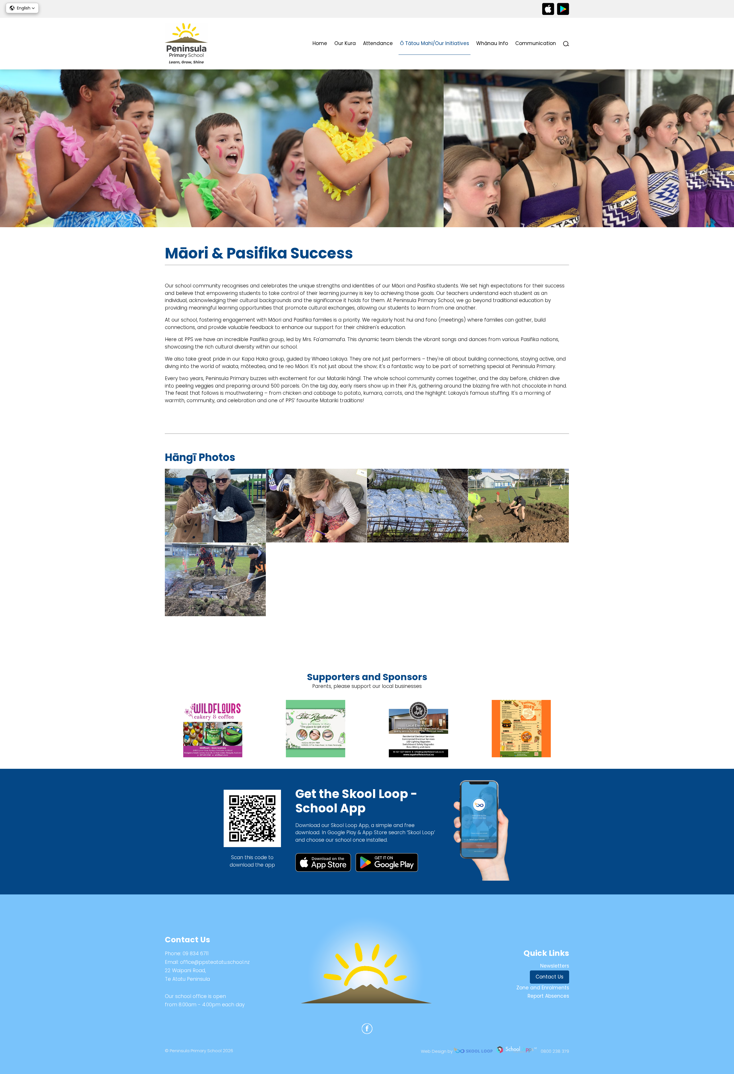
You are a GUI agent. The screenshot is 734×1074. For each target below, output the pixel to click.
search (566, 44)
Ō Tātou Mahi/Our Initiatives (434, 43)
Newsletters (554, 965)
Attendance (378, 43)
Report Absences (548, 996)
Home (320, 43)
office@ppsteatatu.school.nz (215, 962)
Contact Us (549, 976)
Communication (535, 43)
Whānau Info (492, 43)
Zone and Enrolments (542, 987)
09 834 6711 (196, 953)
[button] (22, 8)
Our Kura (345, 43)
